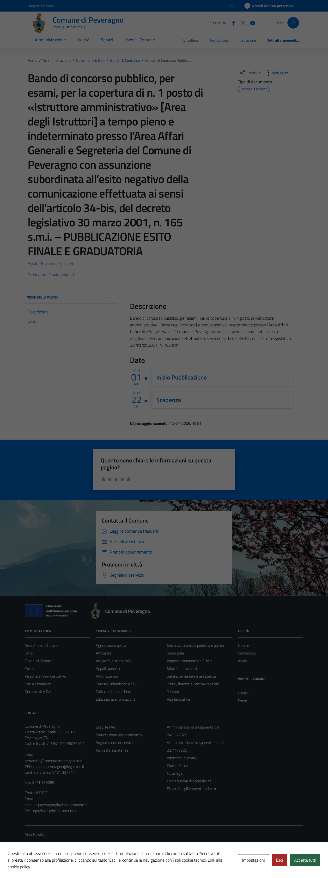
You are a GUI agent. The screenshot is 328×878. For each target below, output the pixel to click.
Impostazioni (253, 860)
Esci (279, 860)
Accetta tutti (305, 860)
